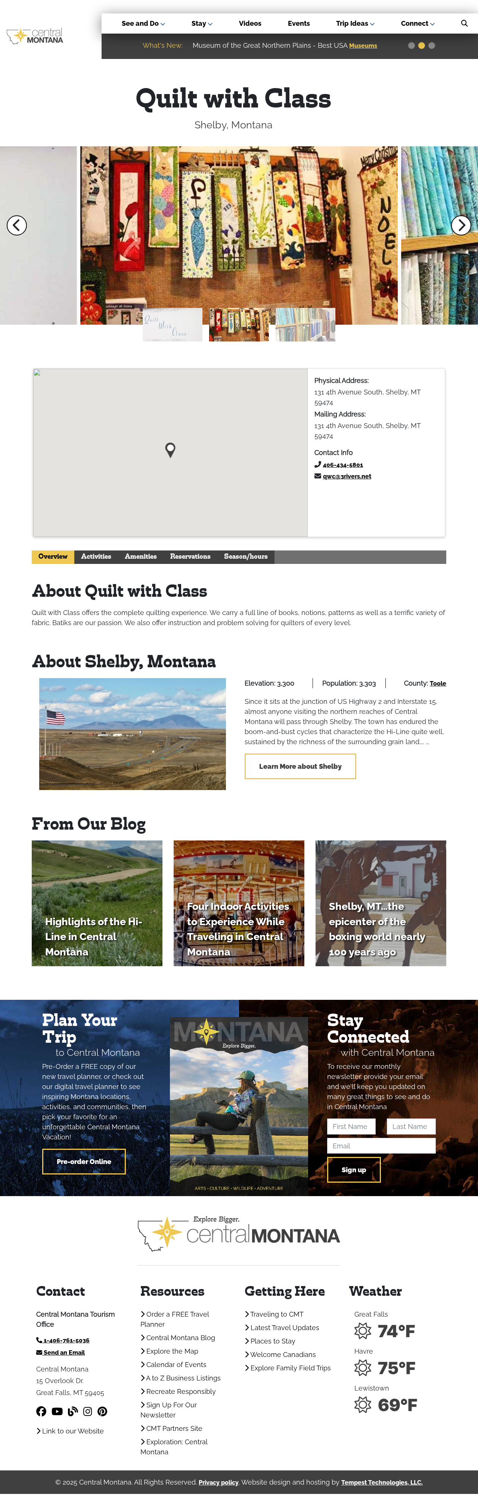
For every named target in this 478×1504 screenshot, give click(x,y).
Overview (53, 557)
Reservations (190, 557)
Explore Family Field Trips (290, 1368)
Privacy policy (219, 1482)
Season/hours (246, 557)
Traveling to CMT (276, 1314)
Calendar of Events (176, 1365)
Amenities (141, 557)
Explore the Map (171, 1351)
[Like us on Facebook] (41, 1411)
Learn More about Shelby (300, 766)
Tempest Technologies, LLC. (382, 1482)
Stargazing (366, 45)
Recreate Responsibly (180, 1391)
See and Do (141, 23)
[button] (17, 225)
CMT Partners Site (173, 1428)
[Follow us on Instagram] (87, 1411)
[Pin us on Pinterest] (102, 1411)
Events (299, 23)
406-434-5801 (343, 464)
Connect (415, 23)
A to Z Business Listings (183, 1378)
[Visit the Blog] (73, 1411)
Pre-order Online (84, 1162)
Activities (96, 557)
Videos (250, 23)
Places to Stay (272, 1341)
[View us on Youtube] (57, 1411)
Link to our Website (72, 1431)
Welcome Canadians (282, 1354)
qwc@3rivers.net (347, 476)
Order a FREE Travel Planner (174, 1319)
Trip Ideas (353, 23)
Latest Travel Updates (284, 1328)
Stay (200, 23)
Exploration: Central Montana (173, 1447)
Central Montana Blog (180, 1338)
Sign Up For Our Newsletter (168, 1410)
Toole (438, 683)
